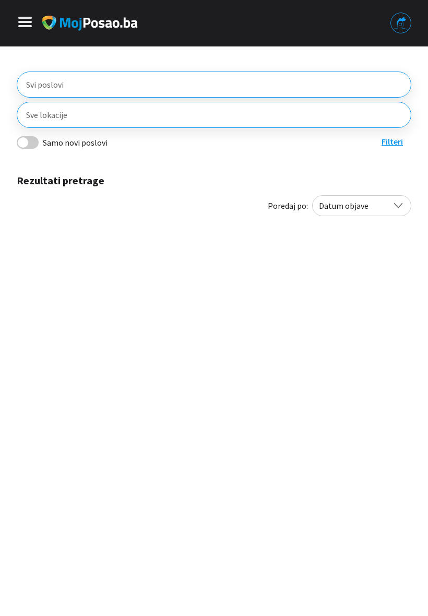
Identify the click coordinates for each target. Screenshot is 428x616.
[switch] (28, 142)
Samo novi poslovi (75, 142)
